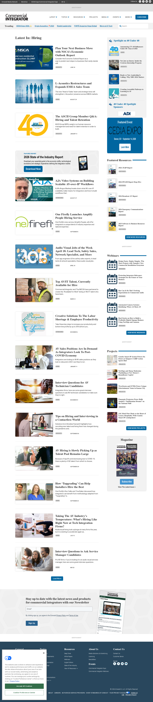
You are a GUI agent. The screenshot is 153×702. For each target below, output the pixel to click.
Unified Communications (47, 677)
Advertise (24, 2)
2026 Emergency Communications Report (130, 210)
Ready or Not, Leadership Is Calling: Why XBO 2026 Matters (132, 76)
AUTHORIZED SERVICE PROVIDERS (73, 693)
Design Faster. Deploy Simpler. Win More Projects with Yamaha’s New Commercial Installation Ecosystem (131, 263)
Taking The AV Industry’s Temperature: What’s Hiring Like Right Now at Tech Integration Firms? (76, 521)
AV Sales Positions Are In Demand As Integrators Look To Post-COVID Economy (76, 352)
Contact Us (116, 653)
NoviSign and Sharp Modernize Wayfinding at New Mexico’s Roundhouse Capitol (129, 373)
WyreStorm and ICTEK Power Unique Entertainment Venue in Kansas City (132, 387)
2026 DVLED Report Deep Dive (129, 182)
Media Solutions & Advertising (98, 653)
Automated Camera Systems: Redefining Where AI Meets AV (129, 306)
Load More (57, 579)
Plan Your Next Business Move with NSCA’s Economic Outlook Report (74, 51)
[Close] (43, 653)
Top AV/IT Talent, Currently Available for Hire (72, 283)
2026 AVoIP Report (125, 167)
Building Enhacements (47, 656)
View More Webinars (136, 333)
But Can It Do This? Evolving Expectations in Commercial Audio (131, 291)
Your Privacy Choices (117, 693)
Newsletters (92, 659)
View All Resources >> (71, 668)
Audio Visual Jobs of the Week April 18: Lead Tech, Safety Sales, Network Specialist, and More (76, 251)
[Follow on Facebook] (143, 1)
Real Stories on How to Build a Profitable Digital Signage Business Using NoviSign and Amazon (131, 320)
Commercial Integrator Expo (97, 668)
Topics (64, 17)
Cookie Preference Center (24, 692)
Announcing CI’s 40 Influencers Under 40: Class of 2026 (131, 47)
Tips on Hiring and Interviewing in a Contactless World (76, 418)
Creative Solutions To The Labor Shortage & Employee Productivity (76, 317)
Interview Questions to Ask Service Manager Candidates (76, 553)
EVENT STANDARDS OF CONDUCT (97, 693)
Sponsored (59, 198)
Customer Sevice (118, 656)
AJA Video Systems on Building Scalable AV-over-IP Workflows (74, 182)
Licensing (92, 656)
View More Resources (135, 237)
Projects (93, 17)
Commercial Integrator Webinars (99, 671)
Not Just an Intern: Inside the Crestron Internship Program (131, 62)
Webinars (122, 269)
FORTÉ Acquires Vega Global (85, 26)
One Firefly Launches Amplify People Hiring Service (74, 216)
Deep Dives (122, 171)
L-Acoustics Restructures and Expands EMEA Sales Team (73, 85)
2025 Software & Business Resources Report (131, 224)
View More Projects (136, 428)
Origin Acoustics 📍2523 (44, 26)
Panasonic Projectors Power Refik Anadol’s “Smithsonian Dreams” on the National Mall (131, 401)
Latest (52, 17)
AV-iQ (63, 2)
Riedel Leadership (64, 26)
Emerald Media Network (9, 2)
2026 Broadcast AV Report (128, 196)
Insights (59, 67)
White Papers (68, 656)
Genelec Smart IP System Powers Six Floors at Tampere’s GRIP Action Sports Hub (131, 358)
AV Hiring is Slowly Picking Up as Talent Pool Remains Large (76, 452)
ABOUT (50, 693)
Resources (78, 17)
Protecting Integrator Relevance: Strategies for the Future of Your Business (130, 277)
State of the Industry (70, 665)
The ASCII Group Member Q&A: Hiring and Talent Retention (76, 118)
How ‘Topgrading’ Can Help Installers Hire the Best (72, 485)
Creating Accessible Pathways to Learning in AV (131, 90)
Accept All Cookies (24, 686)
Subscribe (141, 17)
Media (104, 17)
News (57, 99)
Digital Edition (68, 662)
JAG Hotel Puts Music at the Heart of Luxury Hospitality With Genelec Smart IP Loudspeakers (132, 415)
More (127, 17)
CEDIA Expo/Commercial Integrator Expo (44, 2)
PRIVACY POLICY (131, 695)
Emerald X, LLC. (120, 689)
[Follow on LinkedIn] (146, 1)
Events (116, 17)
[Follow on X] (140, 1)
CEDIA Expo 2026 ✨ (24, 26)
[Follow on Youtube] (150, 1)
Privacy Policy (14, 681)
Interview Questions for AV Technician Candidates (72, 384)
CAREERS (57, 693)
